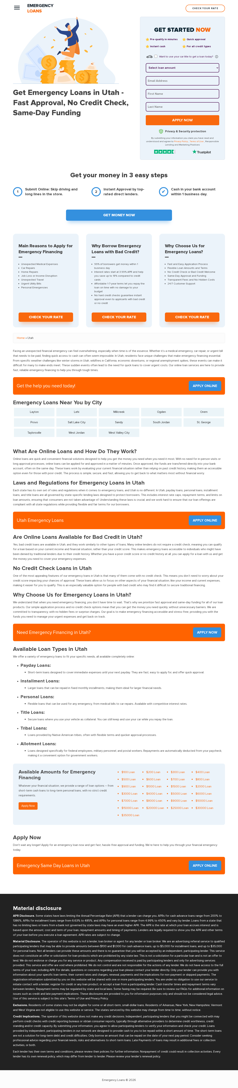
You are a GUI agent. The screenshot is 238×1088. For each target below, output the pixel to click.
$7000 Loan (129, 801)
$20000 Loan (155, 808)
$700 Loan (178, 779)
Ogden (161, 412)
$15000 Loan (130, 808)
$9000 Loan (179, 801)
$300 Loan (178, 772)
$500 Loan (129, 779)
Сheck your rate (46, 317)
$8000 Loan (154, 801)
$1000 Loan (153, 786)
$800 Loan (203, 779)
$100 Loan (128, 772)
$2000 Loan (203, 786)
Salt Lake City (77, 422)
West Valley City (119, 433)
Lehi (76, 412)
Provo (34, 422)
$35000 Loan (130, 815)
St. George (204, 422)
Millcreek (119, 412)
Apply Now (207, 632)
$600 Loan (153, 779)
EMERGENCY (40, 8)
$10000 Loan (204, 801)
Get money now (119, 215)
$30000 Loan (204, 808)
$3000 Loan (129, 794)
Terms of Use (197, 141)
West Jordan (77, 433)
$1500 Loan (178, 786)
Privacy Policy (181, 141)
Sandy (119, 422)
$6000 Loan (204, 794)
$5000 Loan (179, 794)
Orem (204, 412)
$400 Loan (203, 772)
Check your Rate (205, 8)
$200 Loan (153, 772)
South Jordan (161, 422)
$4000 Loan (154, 794)
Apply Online (205, 386)
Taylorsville (34, 433)
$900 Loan (129, 786)
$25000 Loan (180, 808)
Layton (34, 412)
